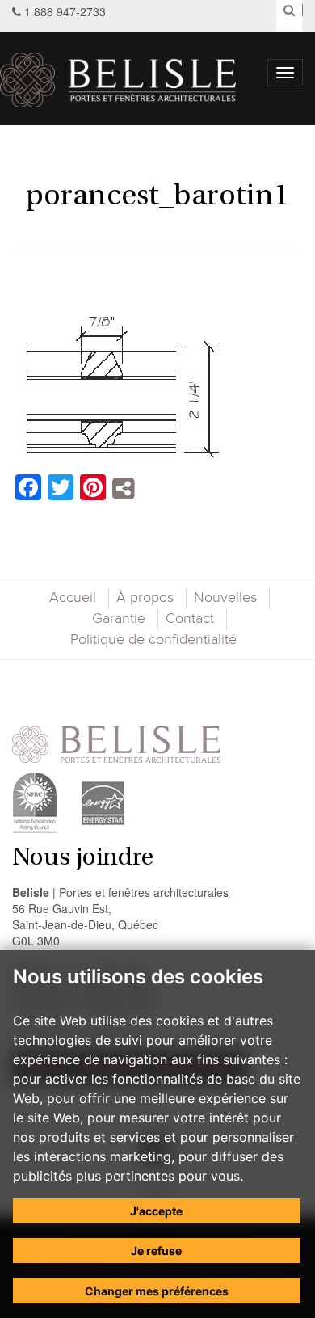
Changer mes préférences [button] (157, 1291)
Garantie (118, 619)
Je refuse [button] (156, 1250)
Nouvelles (225, 598)
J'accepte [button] (156, 1211)
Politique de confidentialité (153, 640)
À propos (145, 598)
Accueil (72, 598)
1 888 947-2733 (65, 11)
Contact (190, 619)
